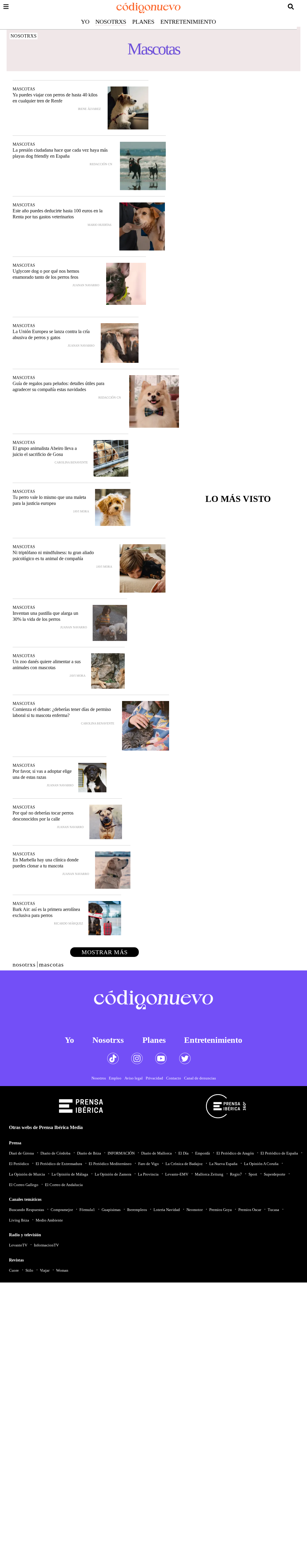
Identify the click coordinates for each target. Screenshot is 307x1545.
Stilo (29, 1270)
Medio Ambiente (49, 1220)
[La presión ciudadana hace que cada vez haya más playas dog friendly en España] (143, 166)
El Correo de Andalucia (64, 1184)
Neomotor (194, 1209)
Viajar (44, 1270)
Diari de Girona (21, 1153)
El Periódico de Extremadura (59, 1163)
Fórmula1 (87, 1209)
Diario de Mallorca (156, 1153)
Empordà (202, 1153)
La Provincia (148, 1174)
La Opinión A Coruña (261, 1163)
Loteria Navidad (167, 1209)
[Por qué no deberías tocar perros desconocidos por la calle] (105, 822)
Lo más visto (238, 499)
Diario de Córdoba (55, 1153)
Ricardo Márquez (68, 923)
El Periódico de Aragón (235, 1153)
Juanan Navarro (86, 285)
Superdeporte (274, 1174)
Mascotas (24, 89)
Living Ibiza (19, 1220)
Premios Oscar (249, 1209)
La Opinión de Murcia (27, 1174)
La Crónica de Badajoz (184, 1163)
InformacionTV (46, 1245)
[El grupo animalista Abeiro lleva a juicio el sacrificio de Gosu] (111, 458)
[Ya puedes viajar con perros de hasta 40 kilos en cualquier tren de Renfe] (128, 108)
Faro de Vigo (148, 1163)
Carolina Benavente (71, 462)
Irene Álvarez (89, 109)
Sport (253, 1174)
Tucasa (273, 1209)
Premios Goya (220, 1209)
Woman (62, 1270)
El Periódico (19, 1163)
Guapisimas (111, 1209)
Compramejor (62, 1209)
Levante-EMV (176, 1174)
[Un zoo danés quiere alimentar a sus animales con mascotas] (108, 671)
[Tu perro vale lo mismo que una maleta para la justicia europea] (112, 507)
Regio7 (236, 1174)
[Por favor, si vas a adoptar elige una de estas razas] (92, 778)
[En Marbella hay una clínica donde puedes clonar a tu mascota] (112, 870)
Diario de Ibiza (89, 1153)
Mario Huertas (100, 224)
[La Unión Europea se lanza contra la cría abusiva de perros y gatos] (120, 343)
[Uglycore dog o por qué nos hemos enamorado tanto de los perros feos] (126, 284)
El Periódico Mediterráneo (110, 1163)
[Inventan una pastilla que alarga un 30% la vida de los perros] (110, 623)
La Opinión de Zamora (113, 1174)
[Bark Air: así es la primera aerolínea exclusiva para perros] (104, 918)
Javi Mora (81, 511)
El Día (183, 1153)
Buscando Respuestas (26, 1209)
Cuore (14, 1270)
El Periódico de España (279, 1153)
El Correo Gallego (23, 1184)
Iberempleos (137, 1209)
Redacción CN (101, 164)
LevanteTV (18, 1245)
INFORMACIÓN (121, 1153)
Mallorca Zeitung (209, 1174)
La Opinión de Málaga (70, 1174)
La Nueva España (223, 1163)
